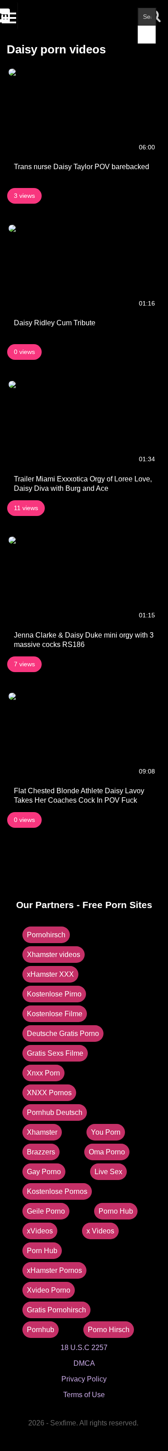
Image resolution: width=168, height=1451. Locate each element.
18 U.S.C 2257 (84, 1347)
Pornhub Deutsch (54, 1112)
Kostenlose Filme (54, 1014)
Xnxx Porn (43, 1073)
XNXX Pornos (49, 1093)
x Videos (100, 1231)
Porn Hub (42, 1250)
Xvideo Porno (48, 1290)
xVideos (40, 1231)
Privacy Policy (84, 1379)
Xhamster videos (53, 954)
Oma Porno (107, 1152)
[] (147, 35)
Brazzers (41, 1152)
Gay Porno (44, 1172)
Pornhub (40, 1329)
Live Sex (108, 1172)
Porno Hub (116, 1211)
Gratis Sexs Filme (55, 1053)
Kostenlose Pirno (54, 994)
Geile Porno (46, 1211)
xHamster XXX (50, 974)
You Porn (106, 1132)
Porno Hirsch (108, 1329)
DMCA (84, 1363)
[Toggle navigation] (10, 15)
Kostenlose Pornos (57, 1191)
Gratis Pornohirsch (56, 1310)
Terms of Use (84, 1395)
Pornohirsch (46, 935)
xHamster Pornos (54, 1270)
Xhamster (42, 1132)
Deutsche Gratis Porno (63, 1033)
